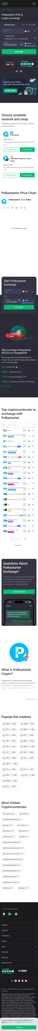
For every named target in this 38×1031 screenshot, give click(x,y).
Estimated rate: (9, 39)
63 (25, 539)
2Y (25, 208)
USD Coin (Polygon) (13, 531)
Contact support (19, 592)
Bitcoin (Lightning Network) (15, 435)
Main (3, 9)
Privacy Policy (26, 1022)
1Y (21, 208)
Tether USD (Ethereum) (14, 462)
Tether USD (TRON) (14, 457)
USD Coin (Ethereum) (15, 515)
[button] (30, 31)
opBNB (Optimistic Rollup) (15, 499)
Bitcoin (10, 430)
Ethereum (10, 441)
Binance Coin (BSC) (14, 494)
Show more (30, 699)
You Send (6, 30)
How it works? (6, 386)
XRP (9, 504)
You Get (6, 42)
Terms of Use (12, 1022)
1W (8, 208)
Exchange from (10, 150)
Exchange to (27, 150)
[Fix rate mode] (21, 44)
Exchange (19, 52)
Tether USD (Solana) (13, 472)
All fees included (9, 36)
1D (3, 208)
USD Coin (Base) (14, 526)
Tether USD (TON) (14, 478)
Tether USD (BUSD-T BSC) (14, 467)
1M (12, 208)
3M (17, 208)
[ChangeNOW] (4, 3)
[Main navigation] (34, 4)
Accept (19, 1027)
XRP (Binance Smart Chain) (15, 510)
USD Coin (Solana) (13, 520)
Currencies (11, 9)
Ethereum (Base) (14, 446)
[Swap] (34, 37)
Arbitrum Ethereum (13, 451)
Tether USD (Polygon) (13, 483)
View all (18, 545)
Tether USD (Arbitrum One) (15, 488)
